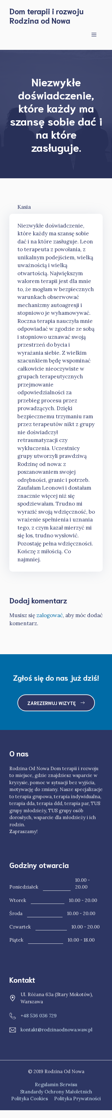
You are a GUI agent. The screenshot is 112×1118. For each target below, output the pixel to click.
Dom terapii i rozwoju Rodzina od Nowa (46, 15)
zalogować (49, 615)
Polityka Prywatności (77, 1098)
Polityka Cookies (29, 1098)
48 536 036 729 (40, 1016)
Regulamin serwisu (56, 1084)
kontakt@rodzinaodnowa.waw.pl (56, 1030)
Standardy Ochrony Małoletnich (56, 1092)
